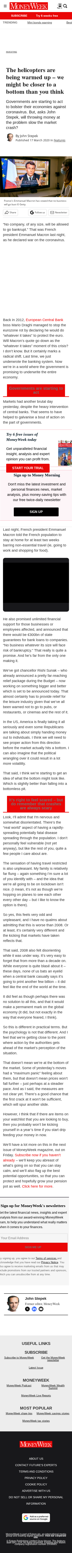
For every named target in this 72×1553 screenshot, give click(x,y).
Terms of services (46, 1258)
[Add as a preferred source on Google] (36, 1517)
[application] (36, 581)
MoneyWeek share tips (19, 1413)
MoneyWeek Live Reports (36, 1395)
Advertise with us (36, 1490)
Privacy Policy (36, 1478)
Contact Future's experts (36, 1465)
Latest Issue (36, 1367)
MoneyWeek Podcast (19, 1385)
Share (13, 212)
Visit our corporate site (50, 1536)
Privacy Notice (49, 1262)
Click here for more (37, 1186)
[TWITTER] (28, 1309)
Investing (11, 52)
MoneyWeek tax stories (36, 1420)
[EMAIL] (42, 1309)
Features (59, 140)
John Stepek (29, 136)
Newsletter (61, 212)
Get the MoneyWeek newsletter (53, 1359)
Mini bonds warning (39, 22)
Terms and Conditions (36, 1471)
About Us (36, 1458)
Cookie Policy (36, 1484)
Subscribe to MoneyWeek (19, 1357)
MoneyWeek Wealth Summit (53, 1387)
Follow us (40, 212)
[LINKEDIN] (35, 1309)
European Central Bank (44, 320)
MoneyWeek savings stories (53, 1413)
